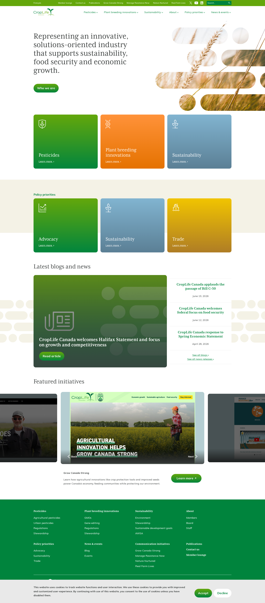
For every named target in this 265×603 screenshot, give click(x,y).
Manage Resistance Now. (138, 3)
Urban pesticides (43, 520)
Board (189, 520)
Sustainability (152, 12)
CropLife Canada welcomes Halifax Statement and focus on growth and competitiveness (99, 342)
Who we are (46, 88)
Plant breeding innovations (120, 12)
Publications (94, 3)
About (173, 12)
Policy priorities (194, 12)
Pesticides (90, 12)
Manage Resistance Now (150, 553)
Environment (142, 515)
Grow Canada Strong (113, 3)
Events (88, 553)
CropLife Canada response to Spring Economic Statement (200, 334)
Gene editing (92, 520)
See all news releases (200, 359)
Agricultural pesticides (47, 515)
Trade (37, 558)
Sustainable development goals (153, 525)
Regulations (41, 525)
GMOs (87, 515)
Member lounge (65, 3)
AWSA (139, 531)
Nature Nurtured (160, 3)
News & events (220, 12)
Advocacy (39, 548)
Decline (222, 593)
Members (191, 515)
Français (37, 3)
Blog (87, 548)
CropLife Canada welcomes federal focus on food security (200, 311)
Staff (189, 525)
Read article (52, 356)
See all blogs (200, 355)
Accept (203, 593)
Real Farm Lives (179, 3)
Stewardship (41, 531)
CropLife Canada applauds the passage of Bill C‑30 (201, 287)
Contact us (80, 3)
